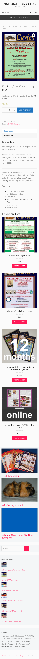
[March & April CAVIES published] (4, 596)
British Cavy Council (12, 505)
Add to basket (25, 110)
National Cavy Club (20, 4)
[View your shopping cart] (30, 12)
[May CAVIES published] (4, 586)
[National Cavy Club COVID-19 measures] (20, 530)
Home (4, 26)
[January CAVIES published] (4, 617)
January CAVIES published (11, 621)
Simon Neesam (33, 656)
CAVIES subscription (15, 26)
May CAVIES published (10, 590)
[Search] (27, 548)
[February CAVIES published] (4, 607)
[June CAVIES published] (4, 576)
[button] (33, 35)
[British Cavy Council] (20, 501)
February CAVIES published (12, 611)
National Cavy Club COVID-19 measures (17, 536)
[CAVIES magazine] (20, 471)
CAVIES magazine (11, 475)
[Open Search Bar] (36, 12)
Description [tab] (8, 131)
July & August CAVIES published (13, 570)
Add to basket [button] (19, 266)
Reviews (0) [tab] (8, 135)
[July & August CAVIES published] (4, 565)
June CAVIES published (10, 580)
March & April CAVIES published (13, 601)
